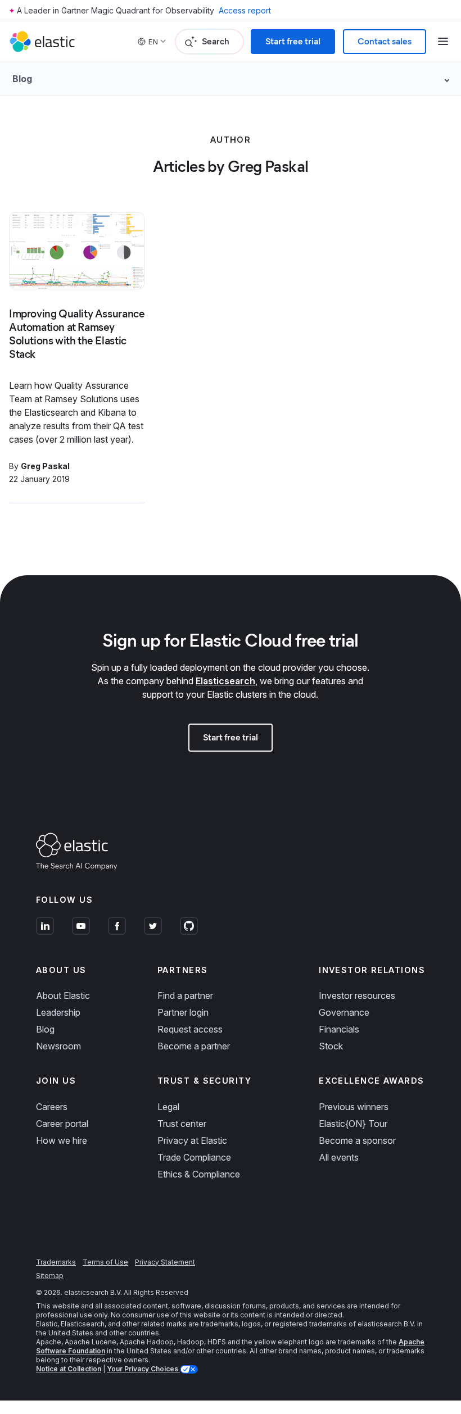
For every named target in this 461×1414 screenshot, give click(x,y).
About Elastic (63, 995)
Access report (245, 10)
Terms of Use (105, 1262)
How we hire (61, 1140)
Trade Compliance (194, 1157)
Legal (168, 1106)
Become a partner (193, 1046)
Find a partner (185, 995)
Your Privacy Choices (143, 1369)
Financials (339, 1029)
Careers (51, 1106)
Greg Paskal (45, 466)
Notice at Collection (68, 1369)
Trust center (181, 1123)
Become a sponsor (357, 1140)
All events (339, 1157)
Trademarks (56, 1262)
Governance (344, 1012)
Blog (45, 1029)
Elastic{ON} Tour (353, 1123)
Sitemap (50, 1275)
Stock (331, 1046)
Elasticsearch (225, 680)
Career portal (62, 1123)
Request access (190, 1029)
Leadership (58, 1012)
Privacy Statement (165, 1262)
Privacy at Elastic (192, 1140)
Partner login (183, 1012)
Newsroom (58, 1046)
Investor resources (357, 995)
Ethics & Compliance (198, 1174)
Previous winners (353, 1106)
